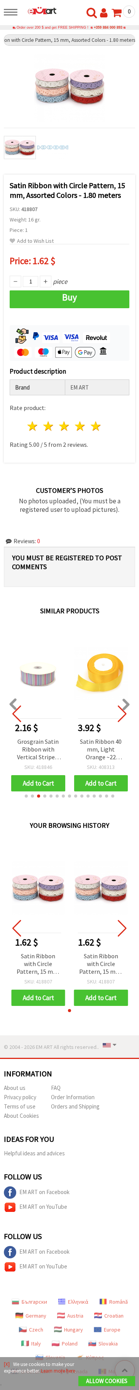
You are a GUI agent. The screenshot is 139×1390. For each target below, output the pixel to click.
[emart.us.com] (39, 10)
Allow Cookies (106, 1381)
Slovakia (108, 1343)
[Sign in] (105, 13)
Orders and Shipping (75, 1106)
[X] (7, 1364)
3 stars (65, 426)
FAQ (56, 1087)
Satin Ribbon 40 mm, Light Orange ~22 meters (101, 750)
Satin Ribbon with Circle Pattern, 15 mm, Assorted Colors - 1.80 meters (38, 964)
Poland (70, 1343)
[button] (26, 796)
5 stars (96, 426)
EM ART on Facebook (44, 1192)
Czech (36, 1329)
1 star (33, 426)
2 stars (49, 426)
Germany (35, 1315)
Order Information (73, 1097)
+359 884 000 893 (108, 27)
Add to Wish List (35, 241)
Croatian (114, 1315)
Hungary (73, 1329)
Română (118, 1301)
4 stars (80, 426)
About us (14, 1087)
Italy (36, 1343)
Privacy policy (20, 1097)
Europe (112, 1329)
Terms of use (20, 1106)
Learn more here (58, 1371)
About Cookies (21, 1115)
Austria (75, 1315)
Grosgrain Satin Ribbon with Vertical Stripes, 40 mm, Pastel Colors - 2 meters (38, 750)
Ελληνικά (78, 1301)
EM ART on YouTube (43, 1206)
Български (34, 1301)
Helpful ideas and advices (34, 1153)
